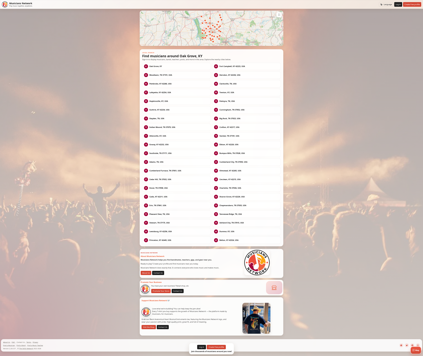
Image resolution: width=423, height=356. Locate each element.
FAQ (13, 342)
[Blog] (401, 345)
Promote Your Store (161, 291)
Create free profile (412, 4)
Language (388, 4)
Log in (398, 4)
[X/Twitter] (407, 345)
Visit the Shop (148, 327)
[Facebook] (412, 345)
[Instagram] (418, 345)
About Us (146, 273)
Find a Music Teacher (35, 345)
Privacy (35, 342)
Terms (28, 342)
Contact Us (158, 273)
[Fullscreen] (279, 14)
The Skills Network (26, 349)
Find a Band (21, 345)
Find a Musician (9, 345)
